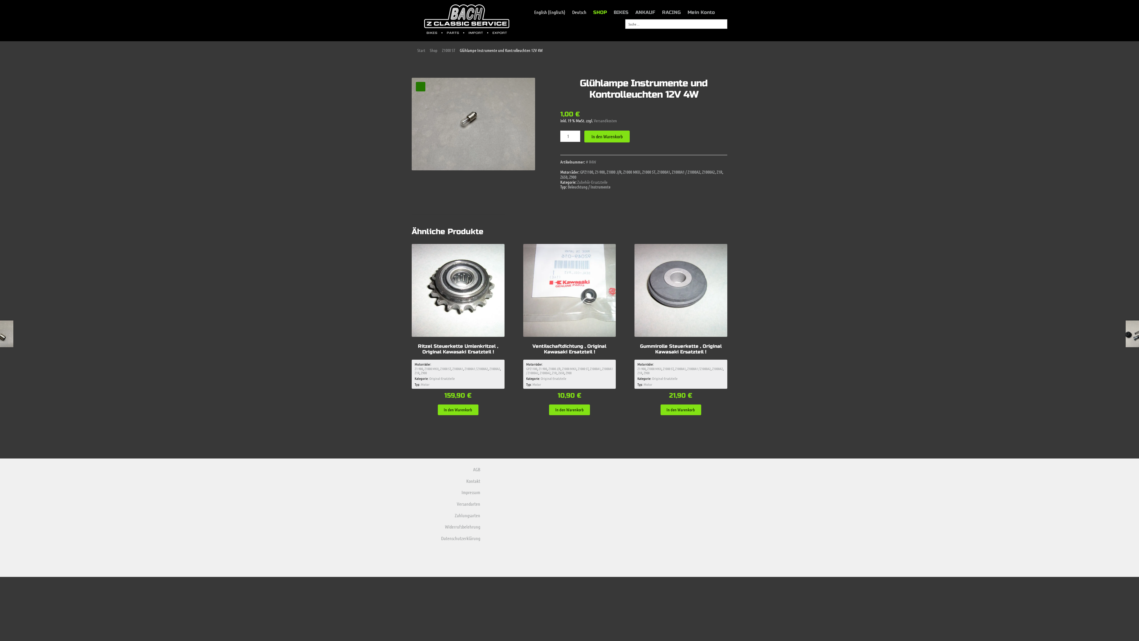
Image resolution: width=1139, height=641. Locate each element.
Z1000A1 (663, 171)
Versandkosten (605, 120)
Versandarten (468, 504)
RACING (671, 12)
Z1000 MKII (631, 171)
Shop (434, 50)
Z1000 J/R (614, 171)
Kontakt (473, 481)
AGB (476, 469)
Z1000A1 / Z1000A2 (686, 171)
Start (421, 50)
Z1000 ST (448, 50)
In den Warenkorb (607, 136)
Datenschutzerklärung (460, 538)
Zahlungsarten (467, 515)
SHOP (600, 12)
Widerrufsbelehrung (462, 526)
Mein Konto (701, 12)
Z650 (563, 177)
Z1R (719, 171)
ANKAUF (645, 12)
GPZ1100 (586, 171)
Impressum (471, 492)
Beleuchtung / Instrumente (589, 186)
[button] (420, 86)
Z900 (572, 177)
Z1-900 (600, 171)
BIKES (621, 12)
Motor (425, 384)
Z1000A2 (708, 171)
